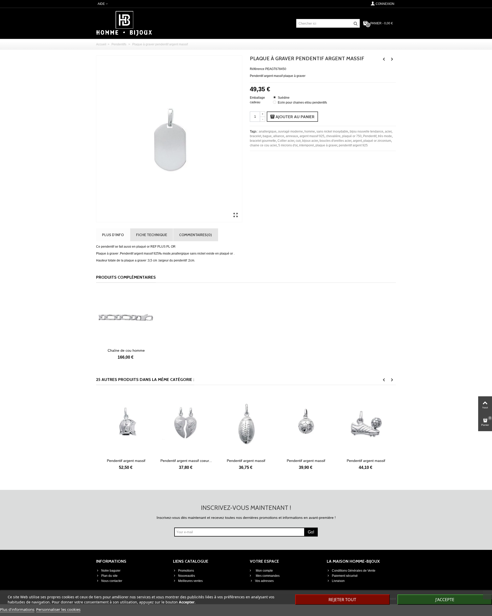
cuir (298, 141)
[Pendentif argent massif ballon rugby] (224, 424)
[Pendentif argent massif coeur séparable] (164, 424)
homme (309, 131)
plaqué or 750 (352, 136)
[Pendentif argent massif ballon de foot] (284, 424)
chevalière (333, 136)
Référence (257, 69)
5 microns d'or (288, 145)
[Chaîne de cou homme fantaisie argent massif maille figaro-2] (126, 317)
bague (267, 136)
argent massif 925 (312, 136)
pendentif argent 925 (353, 145)
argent (357, 141)
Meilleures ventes (190, 581)
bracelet (255, 136)
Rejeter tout (342, 599)
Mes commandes (267, 576)
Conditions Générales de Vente (353, 570)
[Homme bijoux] (124, 23)
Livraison (338, 581)
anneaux (292, 136)
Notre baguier (110, 570)
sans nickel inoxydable (332, 131)
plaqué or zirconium (377, 141)
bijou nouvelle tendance (366, 131)
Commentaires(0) (195, 235)
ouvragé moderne (290, 131)
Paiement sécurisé (345, 576)
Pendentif (369, 136)
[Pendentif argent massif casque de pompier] (104, 424)
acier (388, 131)
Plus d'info (113, 235)
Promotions (186, 570)
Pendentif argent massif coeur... (164, 461)
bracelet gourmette (263, 141)
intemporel (306, 145)
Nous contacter (111, 581)
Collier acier (286, 141)
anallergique (267, 131)
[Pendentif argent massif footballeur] (344, 424)
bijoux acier (310, 141)
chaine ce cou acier (263, 145)
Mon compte (264, 570)
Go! (311, 532)
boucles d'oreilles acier (335, 141)
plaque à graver (326, 145)
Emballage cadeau (257, 100)
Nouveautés (186, 576)
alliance (278, 136)
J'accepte (444, 599)
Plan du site (109, 576)
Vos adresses (264, 581)
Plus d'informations (17, 609)
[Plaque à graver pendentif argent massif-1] (235, 215)
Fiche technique (151, 235)
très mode (385, 136)
